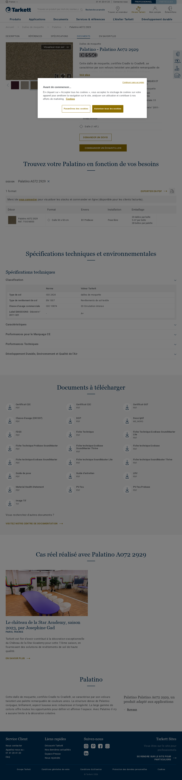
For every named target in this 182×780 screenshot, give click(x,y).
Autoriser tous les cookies (107, 109)
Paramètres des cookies (76, 109)
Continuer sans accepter (133, 82)
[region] (92, 98)
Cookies (70, 99)
